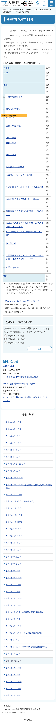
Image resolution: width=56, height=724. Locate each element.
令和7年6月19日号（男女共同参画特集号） (24, 633)
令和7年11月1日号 (13, 529)
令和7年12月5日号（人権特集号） (20, 501)
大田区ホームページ (10, 9)
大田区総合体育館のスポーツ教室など (23, 199)
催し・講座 (11, 155)
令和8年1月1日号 (13, 471)
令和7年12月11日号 (14, 494)
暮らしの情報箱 (13, 109)
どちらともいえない (17, 339)
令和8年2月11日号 (13, 450)
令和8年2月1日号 (13, 457)
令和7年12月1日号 (13, 508)
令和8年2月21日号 (13, 443)
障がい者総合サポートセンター (19, 383)
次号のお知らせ (13, 267)
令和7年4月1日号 (13, 695)
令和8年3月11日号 (13, 429)
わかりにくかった (16, 342)
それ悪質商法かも (14, 97)
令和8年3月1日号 (13, 436)
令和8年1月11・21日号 (15, 464)
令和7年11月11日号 (14, 522)
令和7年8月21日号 (13, 578)
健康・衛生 (11, 138)
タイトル (7, 68)
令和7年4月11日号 (13, 688)
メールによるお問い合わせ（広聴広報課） (21, 377)
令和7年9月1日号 (13, 571)
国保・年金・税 (13, 126)
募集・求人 (11, 143)
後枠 (5, 276)
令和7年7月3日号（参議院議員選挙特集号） (25, 612)
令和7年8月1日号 (13, 591)
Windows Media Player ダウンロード (22, 301)
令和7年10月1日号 (13, 550)
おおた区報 (26, 9)
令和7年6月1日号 (13, 654)
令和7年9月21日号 (13, 557)
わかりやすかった (16, 335)
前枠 (5, 73)
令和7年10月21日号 (14, 536)
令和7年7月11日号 (13, 605)
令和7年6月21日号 (13, 626)
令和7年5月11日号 (13, 668)
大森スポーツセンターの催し (19, 175)
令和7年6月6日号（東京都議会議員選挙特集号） (27, 647)
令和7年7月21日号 (13, 598)
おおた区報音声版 (41, 9)
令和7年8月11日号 (13, 584)
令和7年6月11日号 (13, 640)
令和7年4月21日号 (13, 681)
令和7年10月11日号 (14, 543)
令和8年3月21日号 (13, 422)
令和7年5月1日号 (13, 675)
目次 (5, 85)
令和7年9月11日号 (13, 564)
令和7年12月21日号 (14, 478)
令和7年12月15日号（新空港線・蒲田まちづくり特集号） (29, 486)
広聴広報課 (8, 366)
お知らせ (10, 117)
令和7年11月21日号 (14, 515)
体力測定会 (11, 243)
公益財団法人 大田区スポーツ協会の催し (25, 187)
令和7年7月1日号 (13, 619)
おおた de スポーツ (15, 167)
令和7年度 (6, 12)
